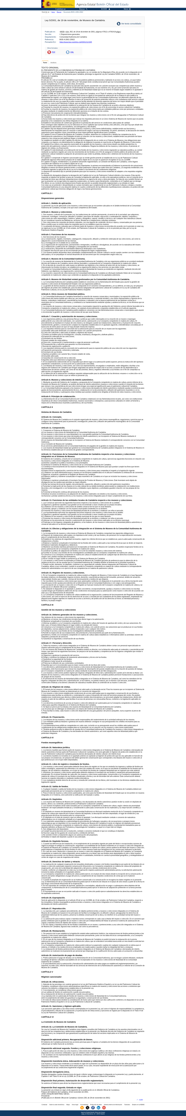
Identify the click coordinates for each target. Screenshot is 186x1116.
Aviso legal (75, 1104)
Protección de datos (96, 1104)
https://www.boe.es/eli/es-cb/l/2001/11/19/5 (76, 42)
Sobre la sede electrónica (56, 1104)
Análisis (53, 62)
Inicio (53, 12)
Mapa (68, 1104)
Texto (45, 62)
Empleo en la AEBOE (138, 1104)
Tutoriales (127, 1104)
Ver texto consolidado (131, 23)
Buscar (59, 12)
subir (141, 1100)
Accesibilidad (84, 1104)
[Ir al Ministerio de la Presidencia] (58, 4)
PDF (53, 52)
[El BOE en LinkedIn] (98, 1109)
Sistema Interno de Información (113, 1104)
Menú (126, 9)
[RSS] (82, 1109)
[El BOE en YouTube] (104, 1109)
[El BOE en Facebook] (93, 1109)
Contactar (44, 1104)
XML (72, 52)
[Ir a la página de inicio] (102, 4)
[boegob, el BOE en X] (87, 1109)
